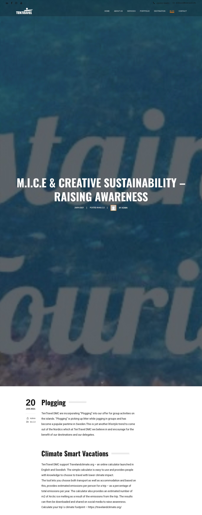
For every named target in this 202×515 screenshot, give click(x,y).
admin (124, 207)
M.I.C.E (102, 207)
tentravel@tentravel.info (186, 3)
